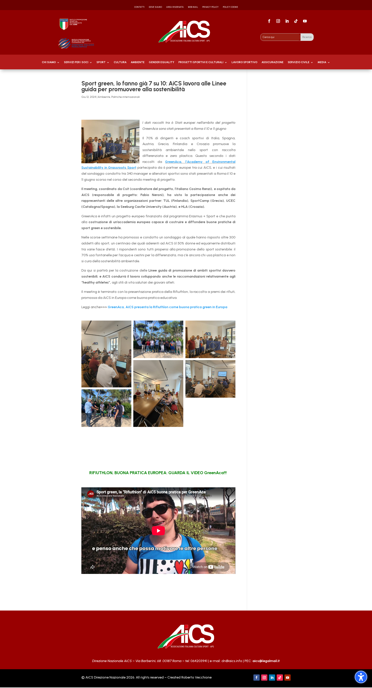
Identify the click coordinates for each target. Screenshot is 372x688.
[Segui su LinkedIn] (287, 21)
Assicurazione (272, 62)
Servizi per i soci (76, 62)
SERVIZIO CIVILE (298, 62)
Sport (101, 62)
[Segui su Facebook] (269, 21)
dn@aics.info (231, 661)
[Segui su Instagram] (278, 21)
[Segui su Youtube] (305, 21)
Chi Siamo (49, 62)
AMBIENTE (138, 62)
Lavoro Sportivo (244, 62)
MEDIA (322, 62)
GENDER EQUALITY (161, 62)
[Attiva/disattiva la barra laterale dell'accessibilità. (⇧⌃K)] (361, 677)
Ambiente (104, 97)
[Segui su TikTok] (296, 21)
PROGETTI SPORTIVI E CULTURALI (200, 62)
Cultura (120, 62)
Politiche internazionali (125, 97)
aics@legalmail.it (266, 661)
